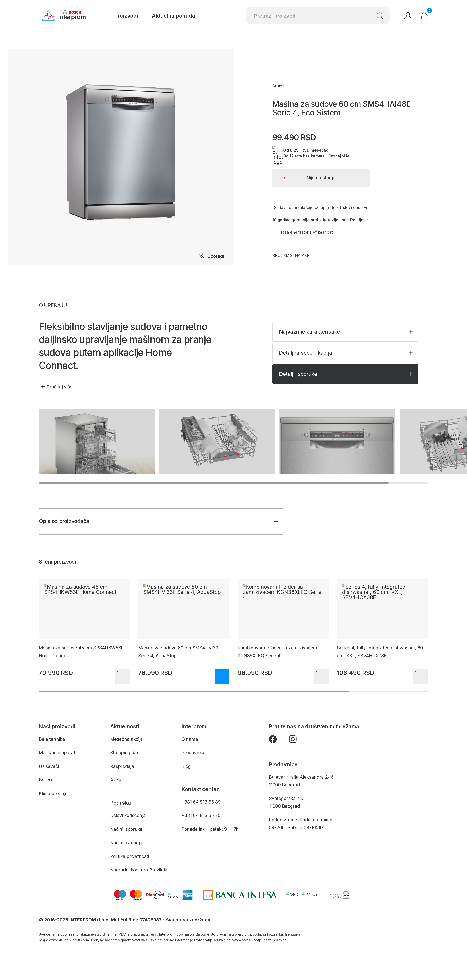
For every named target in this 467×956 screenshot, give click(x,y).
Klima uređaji (52, 793)
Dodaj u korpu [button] (222, 676)
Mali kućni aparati (57, 752)
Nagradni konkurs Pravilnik (138, 870)
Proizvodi (126, 15)
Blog (186, 766)
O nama (190, 739)
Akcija (116, 780)
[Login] (408, 16)
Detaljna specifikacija (305, 353)
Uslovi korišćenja (128, 815)
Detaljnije (359, 219)
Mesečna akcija (126, 739)
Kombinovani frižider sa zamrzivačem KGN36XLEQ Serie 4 (277, 651)
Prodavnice (193, 752)
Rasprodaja (122, 766)
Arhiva (278, 85)
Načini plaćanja (126, 842)
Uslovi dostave (354, 207)
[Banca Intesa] (240, 895)
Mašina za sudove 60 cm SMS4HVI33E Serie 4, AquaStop (179, 651)
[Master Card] (292, 895)
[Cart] (424, 16)
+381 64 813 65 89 (201, 802)
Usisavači (49, 766)
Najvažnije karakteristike (309, 332)
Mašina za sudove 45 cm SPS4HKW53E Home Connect (81, 651)
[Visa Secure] (310, 895)
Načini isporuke (126, 829)
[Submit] (380, 16)
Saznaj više (339, 156)
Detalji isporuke (298, 374)
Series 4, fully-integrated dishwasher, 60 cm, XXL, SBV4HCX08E (380, 651)
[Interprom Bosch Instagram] (293, 740)
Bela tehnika (52, 739)
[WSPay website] (339, 895)
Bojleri (45, 780)
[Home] (63, 15)
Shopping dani (125, 752)
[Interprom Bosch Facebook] (273, 740)
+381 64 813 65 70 (201, 815)
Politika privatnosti (129, 856)
